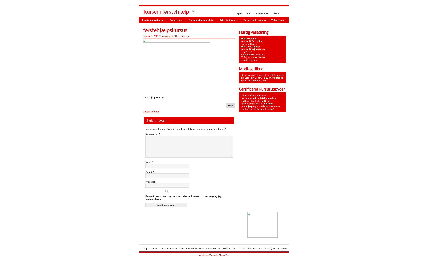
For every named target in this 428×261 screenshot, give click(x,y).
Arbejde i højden (229, 20)
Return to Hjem (151, 111)
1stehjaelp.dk (166, 36)
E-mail (149, 172)
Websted (150, 181)
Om (249, 13)
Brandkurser (177, 20)
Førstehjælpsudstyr (255, 20)
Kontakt (278, 13)
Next (230, 105)
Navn (149, 162)
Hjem (239, 13)
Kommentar (152, 134)
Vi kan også (278, 20)
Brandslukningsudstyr (201, 20)
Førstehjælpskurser (153, 20)
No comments (182, 36)
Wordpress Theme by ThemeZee (214, 255)
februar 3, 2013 (151, 36)
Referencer (262, 13)
